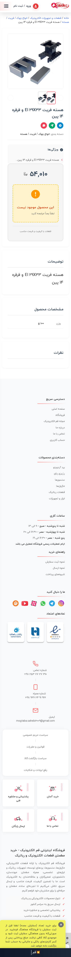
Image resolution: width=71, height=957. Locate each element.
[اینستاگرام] (61, 603)
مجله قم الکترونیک (54, 421)
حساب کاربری (57, 440)
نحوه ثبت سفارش (55, 562)
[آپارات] (34, 603)
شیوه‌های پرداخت (55, 574)
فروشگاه (60, 415)
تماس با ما (59, 434)
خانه (66, 18)
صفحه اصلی (58, 409)
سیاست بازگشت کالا (35, 758)
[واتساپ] (43, 603)
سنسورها (60, 480)
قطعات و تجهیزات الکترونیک (45, 18)
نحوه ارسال (59, 568)
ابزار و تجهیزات (57, 498)
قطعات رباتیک (57, 492)
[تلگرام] (52, 603)
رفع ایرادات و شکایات (35, 770)
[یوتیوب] (24, 603)
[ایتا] (15, 603)
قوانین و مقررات (35, 747)
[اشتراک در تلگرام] (60, 125)
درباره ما (60, 427)
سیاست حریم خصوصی (35, 735)
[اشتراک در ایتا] (52, 125)
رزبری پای (59, 473)
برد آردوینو (59, 467)
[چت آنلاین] (44, 125)
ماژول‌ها (60, 486)
